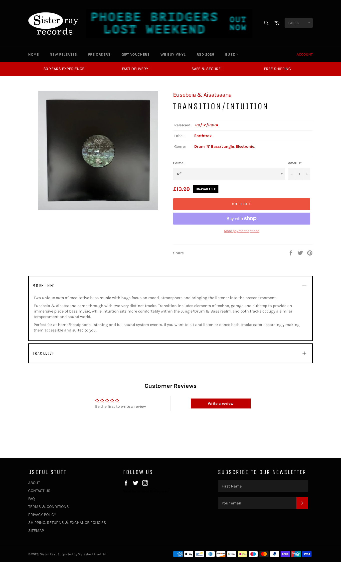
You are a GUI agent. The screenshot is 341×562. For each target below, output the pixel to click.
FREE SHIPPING (277, 68)
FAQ (31, 498)
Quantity (295, 162)
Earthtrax (203, 135)
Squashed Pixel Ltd (92, 554)
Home (33, 54)
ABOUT (34, 482)
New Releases (63, 54)
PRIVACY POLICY (42, 514)
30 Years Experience (63, 68)
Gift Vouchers (136, 54)
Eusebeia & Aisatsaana (202, 94)
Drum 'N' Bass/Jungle (214, 146)
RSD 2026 (205, 54)
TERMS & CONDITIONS (48, 506)
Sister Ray (47, 554)
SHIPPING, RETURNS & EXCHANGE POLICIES (67, 522)
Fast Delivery (135, 68)
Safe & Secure (206, 68)
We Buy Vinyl (173, 54)
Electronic (245, 146)
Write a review (220, 403)
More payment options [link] (241, 231)
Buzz (230, 54)
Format (179, 162)
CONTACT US (39, 490)
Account (305, 54)
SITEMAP (36, 530)
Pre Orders (99, 54)
